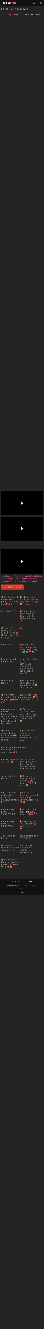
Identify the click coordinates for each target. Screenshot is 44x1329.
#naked (23, 578)
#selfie (18, 576)
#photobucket (7, 576)
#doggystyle (34, 581)
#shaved (5, 581)
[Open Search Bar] (34, 3)
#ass (12, 581)
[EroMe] (9, 3)
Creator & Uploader (19, 882)
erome (22, 888)
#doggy (23, 581)
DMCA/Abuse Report (14, 885)
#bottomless (7, 578)
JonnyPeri (14, 14)
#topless (38, 576)
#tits (30, 578)
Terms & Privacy (31, 885)
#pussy (36, 578)
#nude (16, 578)
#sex (17, 581)
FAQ (30, 882)
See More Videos (12, 587)
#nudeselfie (27, 576)
